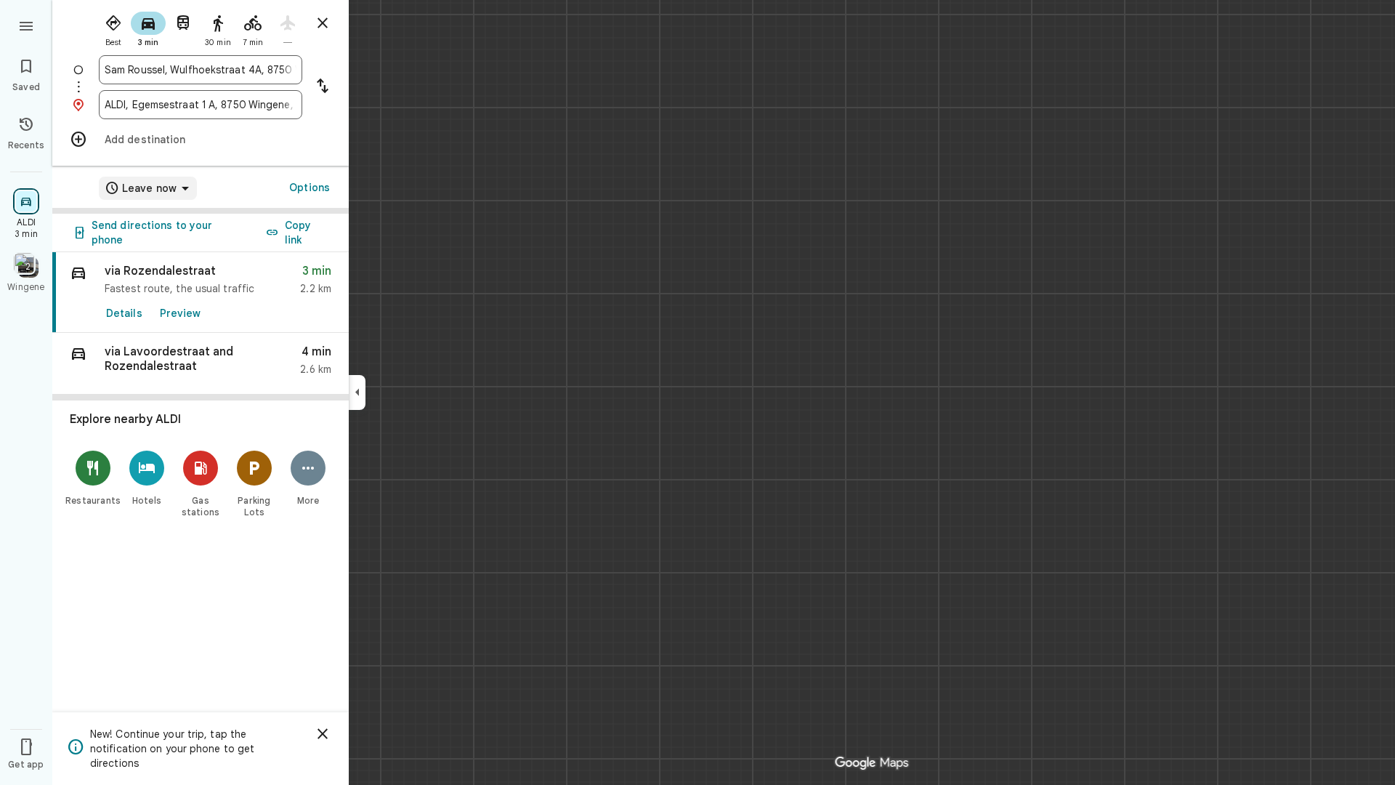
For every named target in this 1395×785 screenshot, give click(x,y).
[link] (200, 292)
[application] (697, 392)
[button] (200, 364)
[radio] (113, 28)
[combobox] (200, 69)
